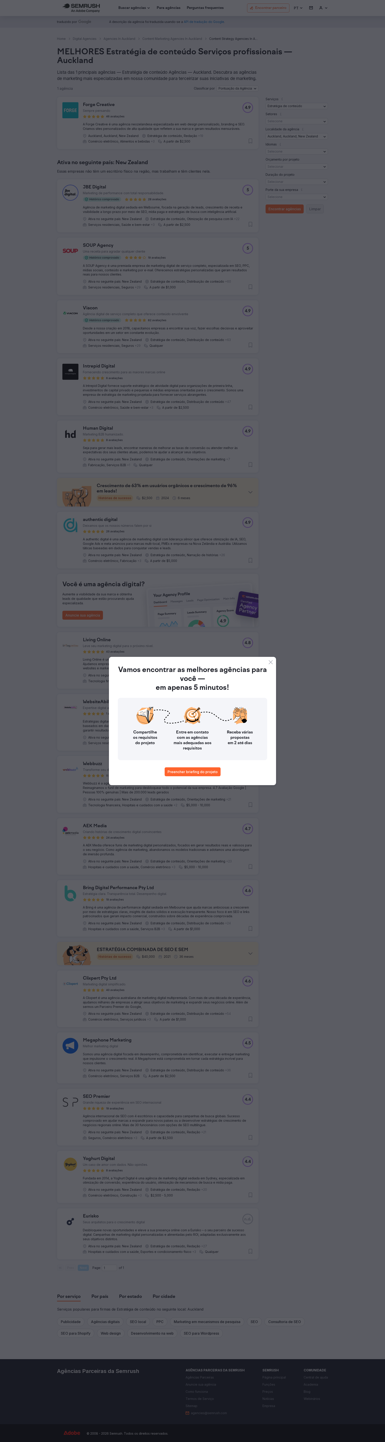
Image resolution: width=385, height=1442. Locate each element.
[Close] (270, 662)
